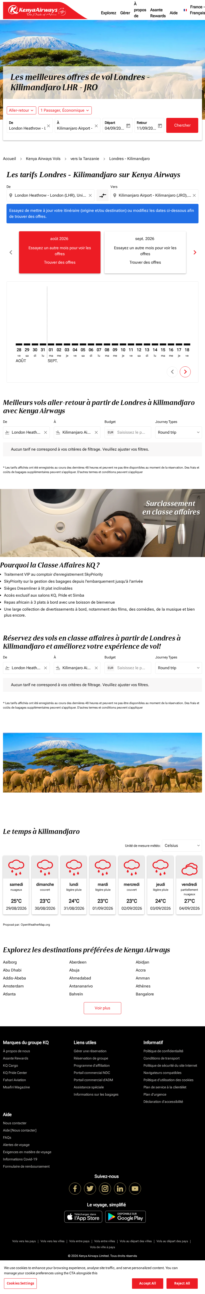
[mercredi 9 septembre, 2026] (115, 344)
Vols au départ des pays (172, 1241)
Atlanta (9, 994)
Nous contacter (14, 1123)
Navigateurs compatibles (163, 1073)
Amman (143, 978)
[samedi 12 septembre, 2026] (139, 344)
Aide (174, 12)
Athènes (143, 986)
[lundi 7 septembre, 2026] (99, 344)
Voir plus (102, 1008)
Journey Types (166, 422)
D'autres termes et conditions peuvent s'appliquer (110, 472)
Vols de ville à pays (102, 1247)
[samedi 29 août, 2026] (27, 344)
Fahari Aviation (14, 1080)
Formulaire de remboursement (26, 1166)
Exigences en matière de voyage (27, 1152)
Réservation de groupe (91, 1058)
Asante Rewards (158, 12)
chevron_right (194, 252)
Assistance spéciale (89, 1087)
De (11, 123)
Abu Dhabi (12, 970)
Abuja (74, 970)
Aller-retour (19, 110)
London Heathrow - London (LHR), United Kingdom (27, 128)
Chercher (182, 125)
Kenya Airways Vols (43, 158)
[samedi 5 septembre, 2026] (83, 344)
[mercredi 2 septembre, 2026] (59, 344)
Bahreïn (76, 994)
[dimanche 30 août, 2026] (35, 344)
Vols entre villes (104, 1241)
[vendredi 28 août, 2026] (19, 344)
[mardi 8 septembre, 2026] (107, 344)
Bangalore (145, 994)
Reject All (182, 1283)
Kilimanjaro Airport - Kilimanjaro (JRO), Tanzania (75, 128)
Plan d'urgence (155, 1094)
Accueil (9, 158)
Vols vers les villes (52, 1241)
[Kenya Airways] (75, 1189)
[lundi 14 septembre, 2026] (155, 344)
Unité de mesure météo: (143, 846)
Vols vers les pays (24, 1241)
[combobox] (51, 195)
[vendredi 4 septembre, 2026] (75, 344)
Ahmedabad (80, 978)
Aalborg (10, 962)
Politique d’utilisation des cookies (169, 1080)
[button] (65, 110)
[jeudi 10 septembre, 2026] (123, 344)
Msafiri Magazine (16, 1087)
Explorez (108, 12)
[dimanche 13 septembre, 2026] (147, 344)
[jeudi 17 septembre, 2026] (179, 344)
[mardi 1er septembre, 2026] (51, 344)
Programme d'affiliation (92, 1065)
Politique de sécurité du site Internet (170, 1065)
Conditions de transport (162, 1058)
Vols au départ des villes (136, 1241)
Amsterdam (13, 986)
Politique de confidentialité (163, 1051)
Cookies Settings (20, 1283)
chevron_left (10, 252)
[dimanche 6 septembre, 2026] (91, 344)
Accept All (147, 1283)
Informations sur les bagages (96, 1094)
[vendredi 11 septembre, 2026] (131, 344)
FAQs (7, 1137)
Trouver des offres (60, 262)
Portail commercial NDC (92, 1073)
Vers (114, 187)
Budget (110, 422)
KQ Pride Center (15, 1073)
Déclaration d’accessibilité (163, 1102)
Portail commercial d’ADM (93, 1080)
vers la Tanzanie (84, 158)
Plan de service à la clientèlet (165, 1087)
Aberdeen (77, 962)
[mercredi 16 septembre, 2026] (171, 344)
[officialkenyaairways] (105, 1189)
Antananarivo (81, 986)
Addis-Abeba (14, 978)
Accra (141, 970)
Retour (142, 123)
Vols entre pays (79, 1241)
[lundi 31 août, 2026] (43, 344)
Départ (110, 123)
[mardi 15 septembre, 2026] (163, 344)
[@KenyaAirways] (90, 1189)
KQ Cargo (10, 1065)
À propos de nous (140, 12)
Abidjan (142, 962)
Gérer (125, 12)
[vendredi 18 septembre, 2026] (187, 344)
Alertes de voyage (16, 1145)
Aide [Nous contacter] (19, 1130)
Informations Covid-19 (20, 1159)
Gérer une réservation (90, 1051)
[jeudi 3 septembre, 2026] (67, 344)
